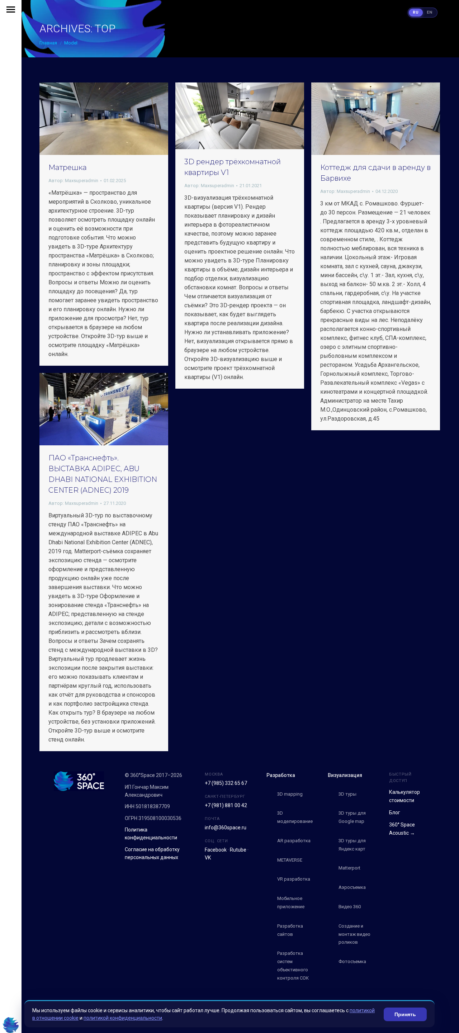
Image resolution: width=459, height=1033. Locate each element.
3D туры (347, 794)
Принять (405, 1014)
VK (208, 858)
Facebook (216, 850)
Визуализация (345, 775)
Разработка (280, 775)
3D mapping (290, 794)
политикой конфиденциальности (123, 1018)
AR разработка (294, 840)
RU (416, 12)
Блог (394, 812)
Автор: (73, 180)
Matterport (349, 868)
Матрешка (67, 167)
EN (429, 12)
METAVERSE (289, 860)
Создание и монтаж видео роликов (354, 934)
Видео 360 (350, 906)
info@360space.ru (225, 827)
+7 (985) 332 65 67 (226, 783)
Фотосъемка (352, 961)
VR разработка (293, 879)
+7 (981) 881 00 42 (226, 805)
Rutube (238, 850)
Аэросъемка (352, 887)
